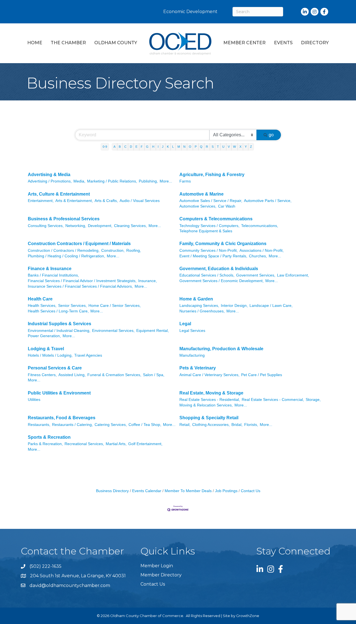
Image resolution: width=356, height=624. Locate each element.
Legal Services (192, 331)
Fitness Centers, (42, 375)
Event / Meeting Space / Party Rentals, (213, 256)
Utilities (34, 400)
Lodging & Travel (46, 348)
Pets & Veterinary (197, 368)
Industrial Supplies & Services (59, 323)
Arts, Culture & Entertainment (59, 194)
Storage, (313, 400)
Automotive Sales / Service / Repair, (210, 201)
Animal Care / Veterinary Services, (209, 375)
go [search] (271, 134)
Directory (315, 42)
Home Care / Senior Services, (114, 306)
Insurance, (147, 281)
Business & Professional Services (64, 218)
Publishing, (148, 181)
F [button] (142, 146)
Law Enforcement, (293, 275)
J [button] (163, 146)
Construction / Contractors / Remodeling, (64, 250)
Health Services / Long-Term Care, (58, 311)
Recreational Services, (84, 444)
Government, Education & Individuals (218, 268)
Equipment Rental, (152, 331)
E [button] (136, 146)
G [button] (147, 146)
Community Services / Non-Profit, (208, 250)
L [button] (173, 146)
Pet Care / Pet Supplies (261, 375)
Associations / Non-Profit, (261, 250)
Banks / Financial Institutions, (53, 275)
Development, (100, 226)
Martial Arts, (116, 444)
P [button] (196, 146)
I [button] (158, 146)
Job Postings (226, 491)
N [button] (184, 146)
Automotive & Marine (201, 194)
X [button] (240, 146)
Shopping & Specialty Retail (208, 417)
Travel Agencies (88, 355)
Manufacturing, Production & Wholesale (221, 348)
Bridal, (237, 425)
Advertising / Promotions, (50, 181)
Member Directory (161, 575)
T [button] (218, 146)
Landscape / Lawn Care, (271, 306)
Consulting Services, (46, 226)
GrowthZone (247, 615)
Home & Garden (196, 299)
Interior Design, (234, 306)
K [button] (168, 146)
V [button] (229, 146)
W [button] (234, 146)
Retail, (185, 425)
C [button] (125, 146)
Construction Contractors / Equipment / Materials (79, 243)
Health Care (40, 299)
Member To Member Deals (188, 491)
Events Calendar (146, 491)
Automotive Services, (197, 206)
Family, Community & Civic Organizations (222, 243)
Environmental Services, (113, 331)
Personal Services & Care (55, 368)
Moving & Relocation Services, (206, 405)
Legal (185, 323)
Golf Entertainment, (145, 444)
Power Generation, (44, 336)
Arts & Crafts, (106, 201)
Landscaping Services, (199, 306)
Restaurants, (39, 425)
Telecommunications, (259, 226)
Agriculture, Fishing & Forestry (211, 174)
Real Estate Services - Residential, (209, 400)
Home (34, 42)
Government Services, (255, 275)
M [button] (178, 146)
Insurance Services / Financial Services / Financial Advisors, (80, 286)
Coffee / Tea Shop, (144, 425)
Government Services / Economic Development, (221, 281)
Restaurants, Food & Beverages (61, 417)
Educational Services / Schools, (206, 275)
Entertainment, (41, 201)
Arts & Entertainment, (74, 201)
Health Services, (42, 306)
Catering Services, (111, 425)
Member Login (156, 565)
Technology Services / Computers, (209, 226)
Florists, (251, 425)
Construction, (113, 250)
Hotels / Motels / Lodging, (50, 355)
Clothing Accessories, (211, 425)
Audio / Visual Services (140, 201)
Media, (79, 181)
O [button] (190, 146)
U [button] (223, 146)
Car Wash (226, 206)
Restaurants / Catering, (72, 425)
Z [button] (251, 146)
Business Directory (112, 491)
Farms (185, 181)
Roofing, (133, 250)
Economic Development (190, 11)
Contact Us (250, 491)
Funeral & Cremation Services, (114, 375)
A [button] (114, 146)
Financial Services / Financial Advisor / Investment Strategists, (82, 281)
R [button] (207, 146)
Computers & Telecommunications (216, 218)
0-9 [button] (105, 146)
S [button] (213, 146)
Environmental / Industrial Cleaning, (59, 331)
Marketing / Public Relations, (112, 181)
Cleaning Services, (130, 226)
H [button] (153, 146)
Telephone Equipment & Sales (205, 231)
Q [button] (201, 146)
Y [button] (246, 146)
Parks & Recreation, (45, 444)
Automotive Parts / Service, (267, 201)
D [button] (131, 146)
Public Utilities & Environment (59, 393)
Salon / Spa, (153, 375)
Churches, (258, 256)
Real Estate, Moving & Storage (211, 393)
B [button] (120, 146)
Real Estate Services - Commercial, (273, 400)
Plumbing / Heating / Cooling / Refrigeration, (66, 256)
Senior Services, (72, 306)
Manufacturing (192, 355)
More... (166, 181)
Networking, (75, 226)
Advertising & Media (49, 174)
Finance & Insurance (49, 268)
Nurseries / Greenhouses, (202, 311)
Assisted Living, (72, 375)
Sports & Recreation (49, 437)
